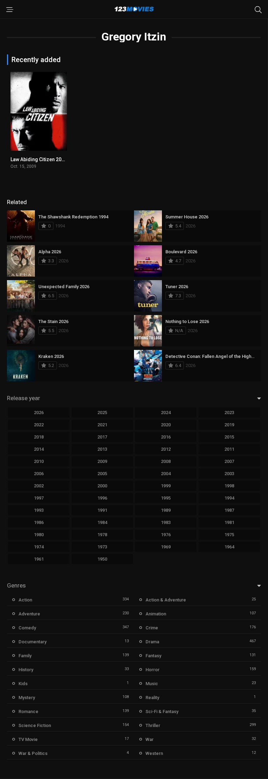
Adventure (29, 613)
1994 (229, 498)
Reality (152, 697)
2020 (166, 424)
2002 (39, 485)
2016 (166, 437)
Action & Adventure (166, 599)
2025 (102, 412)
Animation (156, 613)
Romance (28, 711)
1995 (166, 498)
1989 (166, 510)
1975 (229, 534)
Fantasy (153, 655)
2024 (166, 412)
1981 (229, 522)
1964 (229, 546)
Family (24, 655)
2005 (102, 473)
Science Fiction (34, 725)
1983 (166, 522)
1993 (39, 510)
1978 (102, 534)
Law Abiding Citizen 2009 (38, 159)
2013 (102, 449)
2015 (229, 437)
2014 (39, 449)
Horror (152, 669)
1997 (39, 498)
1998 (229, 485)
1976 (166, 534)
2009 (102, 461)
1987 (229, 510)
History (25, 669)
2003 (229, 473)
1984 (102, 522)
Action (25, 599)
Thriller (153, 725)
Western (154, 753)
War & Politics (32, 753)
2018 (39, 437)
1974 (39, 546)
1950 (102, 559)
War (150, 739)
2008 (166, 461)
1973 (102, 546)
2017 (102, 437)
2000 (102, 485)
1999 (166, 485)
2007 (229, 461)
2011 (229, 449)
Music (152, 683)
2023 (229, 412)
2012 (166, 449)
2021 (102, 424)
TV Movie (28, 739)
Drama (152, 641)
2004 (166, 473)
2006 (39, 473)
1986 (39, 522)
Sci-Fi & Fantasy (162, 711)
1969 (166, 546)
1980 (39, 534)
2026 (39, 412)
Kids (23, 683)
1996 (102, 498)
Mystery (26, 697)
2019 (229, 424)
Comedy (27, 627)
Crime (152, 627)
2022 (39, 424)
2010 (39, 461)
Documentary (32, 641)
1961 (39, 559)
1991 (102, 510)
